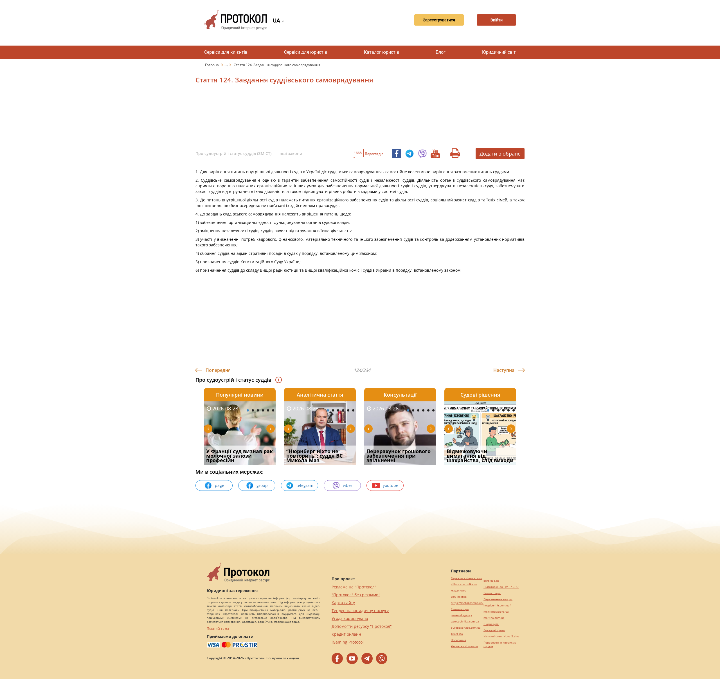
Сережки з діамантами (466, 578)
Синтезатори (460, 609)
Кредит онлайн (346, 634)
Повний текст (218, 628)
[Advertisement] (330, 118)
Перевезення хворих (497, 599)
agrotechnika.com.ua (465, 621)
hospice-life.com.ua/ (497, 605)
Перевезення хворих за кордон (499, 644)
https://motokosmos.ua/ (467, 603)
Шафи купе (491, 624)
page (219, 485)
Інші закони (290, 153)
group (262, 485)
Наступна (503, 370)
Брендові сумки (494, 630)
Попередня (218, 370)
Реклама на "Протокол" (354, 587)
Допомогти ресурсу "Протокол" (362, 626)
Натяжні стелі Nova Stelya (501, 636)
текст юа (457, 634)
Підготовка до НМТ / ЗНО (501, 587)
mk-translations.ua (496, 611)
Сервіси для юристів (305, 52)
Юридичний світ (499, 52)
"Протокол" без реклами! (356, 594)
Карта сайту (343, 602)
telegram (304, 485)
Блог (441, 52)
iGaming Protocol (348, 642)
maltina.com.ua (494, 618)
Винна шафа (492, 593)
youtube (390, 485)
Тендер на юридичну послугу (360, 610)
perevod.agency (461, 615)
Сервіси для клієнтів (226, 52)
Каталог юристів (381, 52)
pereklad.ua (491, 581)
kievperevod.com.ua (464, 646)
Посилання (458, 640)
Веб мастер (459, 597)
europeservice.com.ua (466, 627)
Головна (212, 64)
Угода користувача (350, 618)
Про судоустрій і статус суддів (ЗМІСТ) (233, 153)
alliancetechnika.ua (464, 584)
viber (347, 485)
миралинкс (458, 590)
